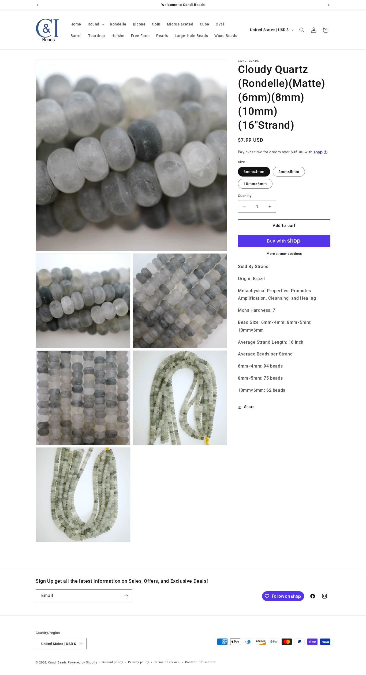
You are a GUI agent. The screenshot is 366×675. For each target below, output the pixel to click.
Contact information (200, 662)
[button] (95, 24)
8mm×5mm (288, 172)
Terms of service (167, 662)
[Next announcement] (328, 5)
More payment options (284, 254)
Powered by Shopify (82, 662)
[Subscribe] (126, 595)
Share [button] (249, 407)
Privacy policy (138, 662)
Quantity (244, 196)
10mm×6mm (255, 184)
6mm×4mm (254, 172)
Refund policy (112, 662)
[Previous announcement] (37, 5)
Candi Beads (57, 662)
